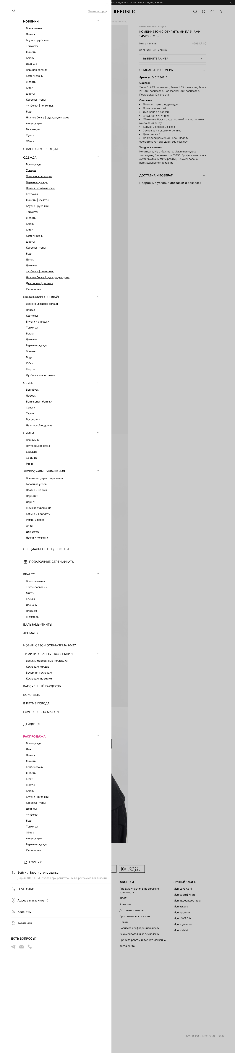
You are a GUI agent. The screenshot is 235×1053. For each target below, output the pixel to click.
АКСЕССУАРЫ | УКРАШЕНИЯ (44, 471)
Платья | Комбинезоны (40, 188)
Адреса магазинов (32, 900)
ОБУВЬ (28, 383)
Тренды (31, 170)
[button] (107, 4)
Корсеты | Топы (36, 247)
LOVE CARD (25, 889)
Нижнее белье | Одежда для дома (47, 277)
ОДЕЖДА (30, 157)
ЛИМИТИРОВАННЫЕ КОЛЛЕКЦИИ (48, 654)
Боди (29, 253)
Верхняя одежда (37, 182)
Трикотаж (32, 46)
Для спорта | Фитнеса (39, 283)
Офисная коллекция (39, 176)
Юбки (29, 229)
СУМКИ (28, 433)
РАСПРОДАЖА (34, 736)
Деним (30, 259)
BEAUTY (29, 574)
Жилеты (31, 217)
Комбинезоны (34, 235)
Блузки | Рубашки (37, 205)
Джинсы (31, 265)
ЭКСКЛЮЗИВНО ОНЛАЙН (41, 297)
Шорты (30, 241)
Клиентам (24, 912)
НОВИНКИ (31, 21)
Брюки (30, 223)
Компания (24, 923)
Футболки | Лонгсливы (40, 271)
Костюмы (32, 194)
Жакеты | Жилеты (37, 200)
